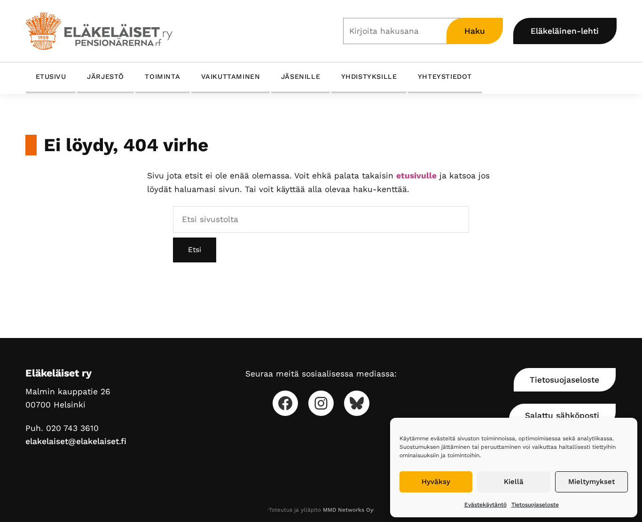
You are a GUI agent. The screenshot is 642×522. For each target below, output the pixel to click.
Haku (474, 31)
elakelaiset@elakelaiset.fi (75, 441)
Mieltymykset (591, 481)
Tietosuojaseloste (535, 504)
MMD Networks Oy (348, 510)
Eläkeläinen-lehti (565, 31)
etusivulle (416, 175)
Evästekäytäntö (485, 504)
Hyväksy (436, 481)
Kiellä (514, 481)
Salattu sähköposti (562, 415)
